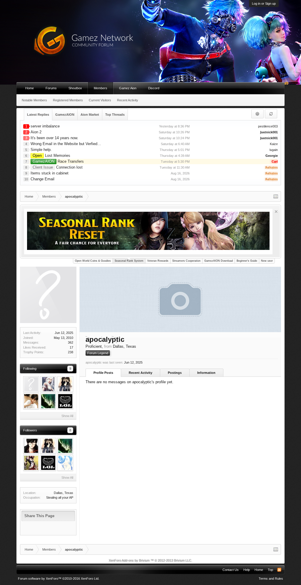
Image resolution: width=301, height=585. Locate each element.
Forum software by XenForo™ (58, 578)
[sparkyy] (65, 401)
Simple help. (41, 149)
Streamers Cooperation (186, 260)
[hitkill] (31, 463)
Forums (51, 88)
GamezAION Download (218, 260)
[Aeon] (31, 384)
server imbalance (45, 126)
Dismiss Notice (276, 211)
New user (267, 260)
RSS (279, 569)
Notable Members (34, 100)
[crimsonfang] (31, 446)
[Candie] (48, 384)
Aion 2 (36, 132)
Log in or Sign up (264, 3)
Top (270, 569)
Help (246, 569)
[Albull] (48, 401)
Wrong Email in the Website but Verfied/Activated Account (80, 144)
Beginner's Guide (247, 260)
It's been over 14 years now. (54, 138)
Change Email (42, 179)
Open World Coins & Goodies (93, 260)
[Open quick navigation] (275, 196)
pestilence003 (268, 126)
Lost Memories (51, 155)
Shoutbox (75, 88)
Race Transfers (58, 161)
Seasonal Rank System (129, 260)
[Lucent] (65, 463)
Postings (175, 372)
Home (29, 88)
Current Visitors (100, 100)
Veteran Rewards (157, 260)
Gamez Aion (127, 88)
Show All (67, 416)
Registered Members (68, 100)
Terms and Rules (271, 578)
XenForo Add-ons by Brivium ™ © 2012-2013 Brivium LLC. (150, 560)
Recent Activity (140, 372)
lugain (274, 150)
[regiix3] (31, 401)
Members (100, 88)
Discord (153, 88)
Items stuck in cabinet (49, 173)
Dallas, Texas (63, 493)
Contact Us (231, 569)
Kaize (274, 144)
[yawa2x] (65, 384)
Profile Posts (103, 372)
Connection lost (58, 167)
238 (70, 352)
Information (206, 372)
